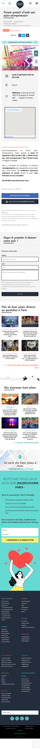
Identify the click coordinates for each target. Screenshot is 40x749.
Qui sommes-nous (6, 613)
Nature (23, 611)
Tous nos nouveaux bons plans (27, 442)
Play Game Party (5, 603)
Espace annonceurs (6, 618)
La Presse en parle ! (29, 726)
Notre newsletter (5, 611)
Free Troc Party (5, 601)
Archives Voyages (26, 687)
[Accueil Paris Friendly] (20, 4)
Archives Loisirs (25, 679)
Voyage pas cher (25, 660)
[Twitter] (23, 35)
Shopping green (25, 641)
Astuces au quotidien (10, 23)
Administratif (5, 699)
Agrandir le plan (9, 137)
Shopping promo (25, 639)
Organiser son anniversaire (28, 627)
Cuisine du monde (6, 658)
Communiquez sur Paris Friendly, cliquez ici (15, 225)
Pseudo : (4, 255)
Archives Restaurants (27, 683)
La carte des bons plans (7, 607)
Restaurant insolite (6, 660)
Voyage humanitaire (26, 662)
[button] (10, 3)
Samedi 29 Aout (5, 639)
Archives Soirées (25, 681)
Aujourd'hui (4, 629)
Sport (23, 605)
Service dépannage (6, 697)
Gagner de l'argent (6, 695)
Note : (3, 264)
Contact (3, 620)
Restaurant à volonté (6, 662)
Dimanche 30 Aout (6, 641)
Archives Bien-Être (26, 685)
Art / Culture (24, 609)
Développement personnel (10, 407)
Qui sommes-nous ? (11, 728)
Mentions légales (29, 728)
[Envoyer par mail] (27, 35)
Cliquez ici (5, 212)
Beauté (3, 680)
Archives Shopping (26, 689)
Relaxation (4, 675)
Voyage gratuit (25, 666)
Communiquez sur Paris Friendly (11, 726)
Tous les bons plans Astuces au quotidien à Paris (22, 366)
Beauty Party (5, 605)
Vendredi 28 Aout (5, 637)
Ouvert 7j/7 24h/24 (6, 701)
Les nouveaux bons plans (7, 609)
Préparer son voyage (26, 658)
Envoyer (20, 294)
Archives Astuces (25, 691)
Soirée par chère (25, 623)
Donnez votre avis (15, 30)
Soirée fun (24, 625)
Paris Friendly (8, 21)
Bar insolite (24, 621)
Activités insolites (26, 601)
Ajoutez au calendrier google (21, 201)
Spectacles (24, 603)
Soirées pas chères (30, 430)
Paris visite (30, 406)
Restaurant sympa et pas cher (9, 664)
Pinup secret (20, 736)
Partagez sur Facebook (20, 195)
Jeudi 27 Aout (5, 635)
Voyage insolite (25, 664)
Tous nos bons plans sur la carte (21, 469)
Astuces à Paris (18, 21)
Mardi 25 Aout (5, 631)
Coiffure (3, 682)
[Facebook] (19, 35)
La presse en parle (6, 615)
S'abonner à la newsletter (20, 540)
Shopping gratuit (26, 636)
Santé (3, 678)
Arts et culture (10, 430)
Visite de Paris (25, 607)
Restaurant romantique (7, 666)
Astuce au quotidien (6, 693)
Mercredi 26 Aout (5, 633)
